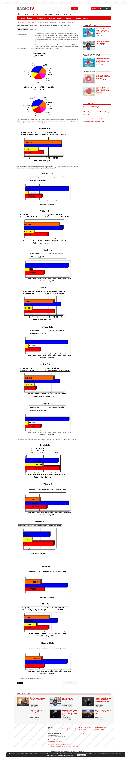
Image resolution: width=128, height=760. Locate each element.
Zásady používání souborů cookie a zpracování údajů (63, 746)
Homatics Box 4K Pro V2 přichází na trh (94, 107)
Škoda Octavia (85, 732)
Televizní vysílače (55, 18)
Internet (48, 14)
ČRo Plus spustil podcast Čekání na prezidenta (37, 699)
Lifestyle (68, 18)
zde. (73, 755)
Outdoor (67, 14)
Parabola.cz (90, 103)
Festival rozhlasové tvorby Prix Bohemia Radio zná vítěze (103, 711)
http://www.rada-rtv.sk (86, 727)
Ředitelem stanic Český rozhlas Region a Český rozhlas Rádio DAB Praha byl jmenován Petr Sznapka (69, 713)
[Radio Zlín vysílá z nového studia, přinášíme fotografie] (89, 78)
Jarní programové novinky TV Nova (102, 42)
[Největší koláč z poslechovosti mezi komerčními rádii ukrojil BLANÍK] (89, 32)
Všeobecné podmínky (54, 744)
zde (39, 121)
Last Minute (98, 732)
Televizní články (26, 18)
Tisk (57, 14)
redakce (74, 683)
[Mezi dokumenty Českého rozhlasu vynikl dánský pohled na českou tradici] (89, 91)
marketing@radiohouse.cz (55, 741)
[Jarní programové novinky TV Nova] (89, 45)
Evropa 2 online (99, 729)
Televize (36, 14)
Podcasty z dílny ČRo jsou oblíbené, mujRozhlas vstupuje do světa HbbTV (103, 699)
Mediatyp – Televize (82, 18)
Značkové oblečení (86, 734)
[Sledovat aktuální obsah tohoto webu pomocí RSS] (84, 103)
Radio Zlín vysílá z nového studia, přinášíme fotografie (103, 76)
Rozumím (81, 755)
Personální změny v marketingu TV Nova (36, 711)
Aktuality (32, 705)
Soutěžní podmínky (66, 744)
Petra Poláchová (35, 707)
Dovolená (83, 729)
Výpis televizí (40, 18)
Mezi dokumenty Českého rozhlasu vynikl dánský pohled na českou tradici (103, 89)
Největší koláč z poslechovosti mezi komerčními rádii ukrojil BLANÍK (103, 31)
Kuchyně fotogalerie (100, 727)
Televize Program (36, 22)
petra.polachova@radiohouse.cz (66, 729)
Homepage (20, 22)
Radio (27, 14)
